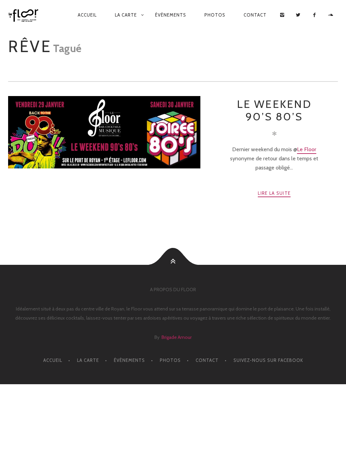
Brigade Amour (177, 337)
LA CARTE (126, 15)
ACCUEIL (87, 15)
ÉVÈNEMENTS (170, 15)
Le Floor (306, 149)
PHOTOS (214, 15)
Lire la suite (274, 193)
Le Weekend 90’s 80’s (274, 110)
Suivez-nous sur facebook (268, 360)
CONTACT (255, 15)
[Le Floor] (25, 15)
